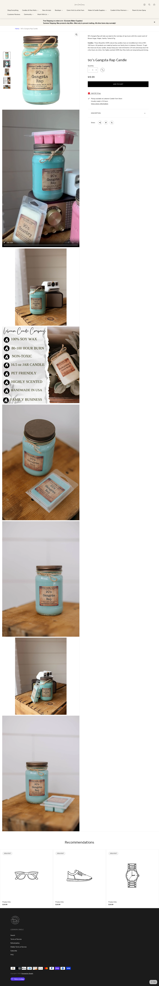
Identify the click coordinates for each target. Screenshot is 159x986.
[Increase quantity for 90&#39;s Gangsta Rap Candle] (96, 70)
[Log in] (144, 5)
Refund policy (15, 943)
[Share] (100, 123)
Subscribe (13, 951)
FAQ (11, 955)
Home (17, 29)
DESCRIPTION (96, 113)
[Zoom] (76, 35)
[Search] (149, 5)
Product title (6, 902)
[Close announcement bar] (154, 22)
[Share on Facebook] (106, 123)
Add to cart (118, 84)
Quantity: (91, 66)
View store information (99, 104)
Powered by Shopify (27, 973)
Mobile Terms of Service (18, 947)
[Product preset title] (26, 875)
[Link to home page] (15, 920)
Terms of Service (16, 939)
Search (12, 935)
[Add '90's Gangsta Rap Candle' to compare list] (102, 70)
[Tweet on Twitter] (112, 123)
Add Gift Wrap (96, 93)
